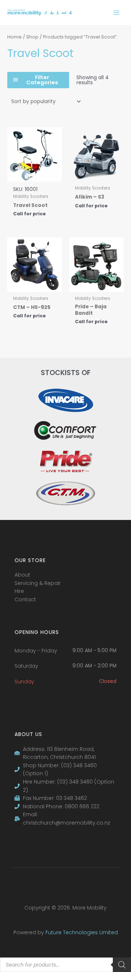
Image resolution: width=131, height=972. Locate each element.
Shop (32, 37)
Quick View (34, 175)
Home (14, 37)
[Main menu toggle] (117, 12)
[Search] (122, 964)
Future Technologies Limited (81, 932)
